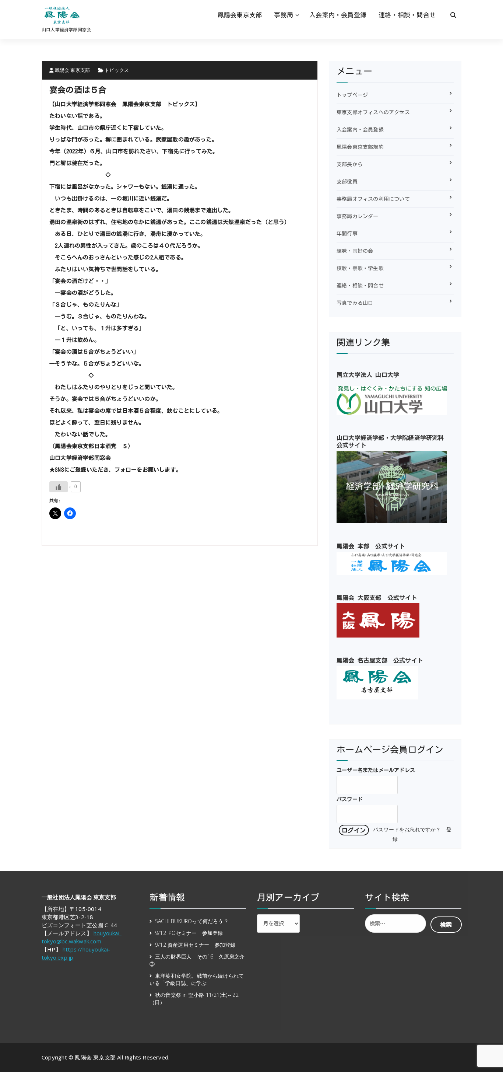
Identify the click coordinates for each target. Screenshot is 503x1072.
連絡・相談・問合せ (407, 15)
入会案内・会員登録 (337, 15)
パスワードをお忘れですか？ (407, 829)
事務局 (283, 15)
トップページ (352, 95)
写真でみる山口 (355, 302)
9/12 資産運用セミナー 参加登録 (195, 944)
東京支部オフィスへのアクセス (373, 112)
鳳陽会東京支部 (240, 15)
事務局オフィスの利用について (373, 199)
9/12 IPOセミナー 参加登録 (189, 932)
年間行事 (347, 233)
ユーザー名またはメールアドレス (376, 770)
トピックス (117, 70)
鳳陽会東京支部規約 (360, 147)
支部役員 (347, 181)
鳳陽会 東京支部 (71, 70)
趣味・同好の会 (355, 251)
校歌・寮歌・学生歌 (360, 268)
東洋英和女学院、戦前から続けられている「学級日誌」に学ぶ (197, 979)
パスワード (350, 799)
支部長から (350, 164)
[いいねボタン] (58, 486)
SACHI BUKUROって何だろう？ (192, 921)
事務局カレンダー (358, 216)
